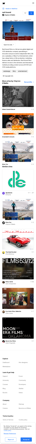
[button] (25, 13)
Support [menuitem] (5, 376)
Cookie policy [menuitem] (23, 420)
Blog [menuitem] (4, 388)
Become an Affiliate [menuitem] (25, 408)
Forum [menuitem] (21, 376)
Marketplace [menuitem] (6, 366)
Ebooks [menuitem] (5, 392)
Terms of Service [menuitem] (8, 420)
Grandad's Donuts (8, 137)
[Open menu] (33, 3)
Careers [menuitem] (5, 408)
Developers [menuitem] (22, 384)
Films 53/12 (9, 282)
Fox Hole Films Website (13, 311)
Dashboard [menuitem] (6, 362)
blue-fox (5, 164)
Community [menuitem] (22, 380)
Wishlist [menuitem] (21, 388)
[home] (3, 3)
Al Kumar (8, 194)
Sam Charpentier (11, 283)
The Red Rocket (11, 252)
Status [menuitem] (21, 392)
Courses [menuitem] (5, 384)
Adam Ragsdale (10, 343)
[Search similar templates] (31, 13)
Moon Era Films (11, 341)
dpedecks (9, 193)
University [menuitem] (6, 380)
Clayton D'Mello (10, 224)
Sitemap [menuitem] (21, 404)
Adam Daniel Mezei (8, 109)
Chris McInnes (10, 254)
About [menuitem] (4, 404)
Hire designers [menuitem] (23, 362)
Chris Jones (9, 313)
